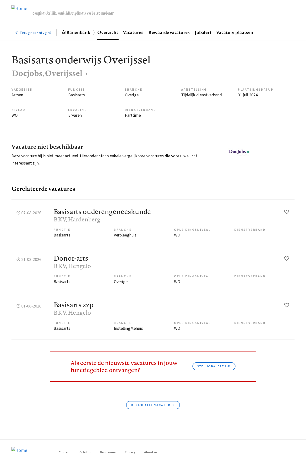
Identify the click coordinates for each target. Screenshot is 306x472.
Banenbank (78, 32)
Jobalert (203, 32)
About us (151, 452)
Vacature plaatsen (234, 32)
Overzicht (107, 32)
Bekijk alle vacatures (153, 405)
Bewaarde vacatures (169, 32)
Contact (65, 452)
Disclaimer (108, 452)
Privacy (130, 452)
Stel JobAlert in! (214, 366)
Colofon (85, 452)
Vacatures (133, 32)
